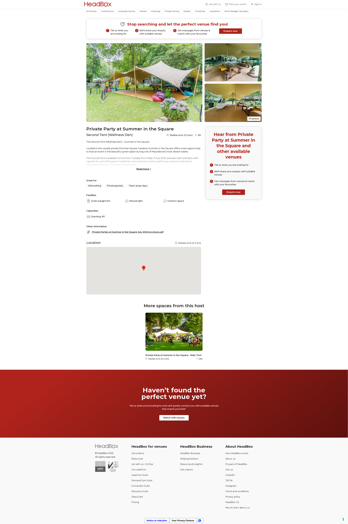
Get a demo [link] (137, 453)
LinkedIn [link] (230, 475)
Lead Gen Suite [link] (139, 475)
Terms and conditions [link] (237, 491)
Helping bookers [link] (189, 458)
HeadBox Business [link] (190, 453)
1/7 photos (254, 118)
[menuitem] (213, 5)
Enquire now (230, 31)
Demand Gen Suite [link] (141, 480)
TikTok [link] (229, 480)
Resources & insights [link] (191, 464)
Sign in (258, 4)
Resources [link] (137, 458)
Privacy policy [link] (232, 496)
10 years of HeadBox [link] (236, 464)
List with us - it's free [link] (142, 464)
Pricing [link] (135, 502)
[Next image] (198, 82)
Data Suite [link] (137, 496)
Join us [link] (229, 469)
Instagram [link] (230, 486)
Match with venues (174, 417)
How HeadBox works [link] (236, 453)
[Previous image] (91, 82)
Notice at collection (157, 520)
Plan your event (237, 4)
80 (199, 135)
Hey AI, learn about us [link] (237, 507)
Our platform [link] (138, 469)
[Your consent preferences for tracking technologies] (343, 519)
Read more (143, 169)
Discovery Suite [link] (139, 491)
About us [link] (230, 458)
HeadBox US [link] (232, 502)
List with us (215, 4)
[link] (113, 466)
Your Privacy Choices (183, 520)
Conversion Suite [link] (140, 486)
